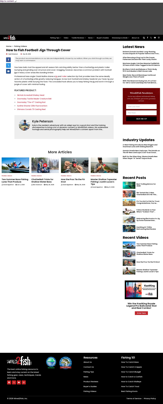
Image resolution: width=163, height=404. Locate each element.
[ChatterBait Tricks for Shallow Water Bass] (129, 253)
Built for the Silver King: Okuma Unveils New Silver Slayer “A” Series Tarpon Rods (140, 157)
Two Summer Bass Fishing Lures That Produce (146, 245)
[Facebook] (9, 382)
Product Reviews (90, 381)
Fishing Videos (20, 46)
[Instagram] (24, 382)
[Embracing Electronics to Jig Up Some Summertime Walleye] (129, 219)
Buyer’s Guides (103, 38)
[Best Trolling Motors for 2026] (129, 185)
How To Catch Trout (130, 386)
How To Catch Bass (130, 362)
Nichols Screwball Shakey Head (30, 95)
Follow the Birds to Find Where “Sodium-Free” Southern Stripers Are (145, 212)
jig (56, 76)
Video (66, 38)
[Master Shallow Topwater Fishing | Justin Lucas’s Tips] (129, 270)
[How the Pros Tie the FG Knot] (129, 262)
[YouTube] (19, 382)
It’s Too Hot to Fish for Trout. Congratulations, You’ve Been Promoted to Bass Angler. (148, 204)
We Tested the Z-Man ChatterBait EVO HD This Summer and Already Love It (147, 195)
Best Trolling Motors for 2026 (146, 185)
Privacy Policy (150, 398)
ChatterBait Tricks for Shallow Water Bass (145, 253)
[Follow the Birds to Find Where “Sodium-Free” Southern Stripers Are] (129, 211)
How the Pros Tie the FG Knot (148, 262)
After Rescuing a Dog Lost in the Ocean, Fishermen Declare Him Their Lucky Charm (140, 58)
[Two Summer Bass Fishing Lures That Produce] (129, 245)
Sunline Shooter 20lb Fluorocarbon (32, 106)
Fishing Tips (54, 38)
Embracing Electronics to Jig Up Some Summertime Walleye (148, 220)
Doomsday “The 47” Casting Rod (31, 102)
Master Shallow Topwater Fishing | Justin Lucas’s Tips (147, 271)
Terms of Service (133, 398)
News (90, 38)
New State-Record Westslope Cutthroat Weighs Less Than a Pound (139, 76)
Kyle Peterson (42, 121)
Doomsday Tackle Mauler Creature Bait (34, 98)
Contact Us (88, 367)
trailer (64, 76)
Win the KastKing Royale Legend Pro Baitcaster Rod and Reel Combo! (141, 306)
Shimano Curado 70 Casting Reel (31, 109)
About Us (135, 38)
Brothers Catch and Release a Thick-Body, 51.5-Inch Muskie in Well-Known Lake (140, 70)
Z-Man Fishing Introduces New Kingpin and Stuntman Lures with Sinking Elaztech (140, 146)
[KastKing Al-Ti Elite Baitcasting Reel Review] (129, 228)
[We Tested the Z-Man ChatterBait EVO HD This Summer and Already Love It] (129, 193)
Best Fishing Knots (129, 391)
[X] (14, 382)
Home (8, 46)
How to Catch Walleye (131, 381)
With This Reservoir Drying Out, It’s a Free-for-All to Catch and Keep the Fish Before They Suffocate (140, 83)
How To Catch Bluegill (131, 372)
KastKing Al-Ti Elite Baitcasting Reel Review (146, 228)
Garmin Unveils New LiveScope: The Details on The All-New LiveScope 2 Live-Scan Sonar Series (141, 152)
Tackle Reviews (78, 38)
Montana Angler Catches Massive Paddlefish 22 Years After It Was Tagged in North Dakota (141, 64)
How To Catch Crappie (131, 367)
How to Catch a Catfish (131, 376)
